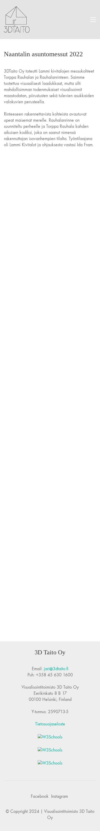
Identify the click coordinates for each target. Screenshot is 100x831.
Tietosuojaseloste (50, 724)
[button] (93, 19)
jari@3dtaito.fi (56, 668)
